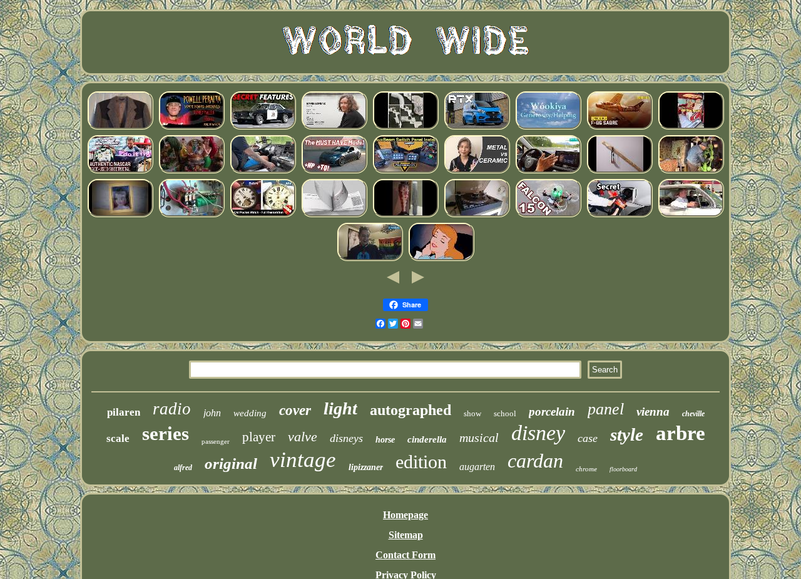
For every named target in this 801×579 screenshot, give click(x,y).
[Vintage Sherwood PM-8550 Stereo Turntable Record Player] (476, 215)
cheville (693, 413)
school (505, 413)
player (258, 436)
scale (118, 438)
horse (385, 439)
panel (606, 409)
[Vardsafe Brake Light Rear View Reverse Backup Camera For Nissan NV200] (334, 215)
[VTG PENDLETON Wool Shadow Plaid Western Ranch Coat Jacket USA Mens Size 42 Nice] (120, 127)
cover (295, 410)
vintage (303, 460)
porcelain (552, 411)
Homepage (405, 515)
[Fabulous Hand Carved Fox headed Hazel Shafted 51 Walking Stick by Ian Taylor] (619, 171)
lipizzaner (366, 467)
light (340, 408)
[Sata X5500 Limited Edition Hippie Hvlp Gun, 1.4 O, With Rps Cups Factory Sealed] (405, 127)
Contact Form (405, 555)
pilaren (123, 412)
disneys (346, 438)
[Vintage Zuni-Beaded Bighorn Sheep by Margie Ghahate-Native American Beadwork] (548, 127)
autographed (410, 410)
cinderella (427, 439)
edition (421, 461)
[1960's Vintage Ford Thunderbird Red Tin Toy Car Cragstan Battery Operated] (690, 215)
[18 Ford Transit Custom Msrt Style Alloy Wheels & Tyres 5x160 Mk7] (476, 127)
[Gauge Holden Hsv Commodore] (262, 127)
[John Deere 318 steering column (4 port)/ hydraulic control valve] (619, 215)
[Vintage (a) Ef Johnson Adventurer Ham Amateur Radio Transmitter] (191, 215)
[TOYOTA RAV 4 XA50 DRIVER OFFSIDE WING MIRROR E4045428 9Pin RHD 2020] (548, 171)
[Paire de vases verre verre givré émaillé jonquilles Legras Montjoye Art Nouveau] (405, 215)
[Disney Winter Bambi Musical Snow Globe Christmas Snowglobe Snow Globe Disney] (191, 171)
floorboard (623, 469)
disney (538, 432)
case (588, 438)
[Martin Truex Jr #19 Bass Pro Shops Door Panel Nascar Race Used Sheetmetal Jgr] (120, 171)
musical (479, 437)
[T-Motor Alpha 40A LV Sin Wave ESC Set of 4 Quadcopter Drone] (548, 215)
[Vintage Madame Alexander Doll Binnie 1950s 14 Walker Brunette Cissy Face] (120, 215)
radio (172, 408)
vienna (653, 411)
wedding (250, 413)
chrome (586, 469)
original (231, 463)
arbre (680, 433)
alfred (183, 467)
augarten (477, 466)
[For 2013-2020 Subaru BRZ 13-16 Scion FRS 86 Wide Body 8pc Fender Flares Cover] (334, 171)
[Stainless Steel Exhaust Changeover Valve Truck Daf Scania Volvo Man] (262, 171)
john (212, 412)
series (165, 433)
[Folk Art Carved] (690, 171)
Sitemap (406, 535)
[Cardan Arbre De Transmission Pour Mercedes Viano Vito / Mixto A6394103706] (690, 127)
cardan (535, 460)
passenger (216, 441)
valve (302, 436)
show (472, 413)
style (626, 434)
